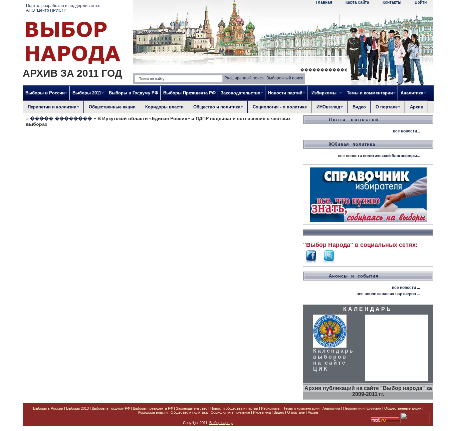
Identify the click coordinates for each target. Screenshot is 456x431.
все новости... (406, 131)
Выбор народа (221, 423)
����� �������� (61, 118)
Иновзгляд (262, 412)
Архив (416, 106)
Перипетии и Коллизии (362, 408)
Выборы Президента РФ (189, 92)
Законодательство (191, 408)
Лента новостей (354, 119)
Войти (421, 2)
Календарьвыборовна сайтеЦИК (333, 360)
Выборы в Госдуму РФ (133, 92)
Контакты (392, 2)
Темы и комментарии (301, 408)
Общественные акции (112, 106)
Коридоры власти (164, 106)
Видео (359, 106)
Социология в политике (230, 412)
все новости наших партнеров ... (388, 294)
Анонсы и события (354, 276)
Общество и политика (189, 412)
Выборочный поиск (284, 78)
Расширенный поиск (243, 78)
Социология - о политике (280, 106)
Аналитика (331, 408)
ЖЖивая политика (352, 144)
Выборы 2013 (77, 408)
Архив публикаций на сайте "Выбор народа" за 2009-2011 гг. (368, 391)
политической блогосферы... (391, 155)
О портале (296, 412)
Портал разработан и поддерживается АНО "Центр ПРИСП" (63, 8)
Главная (324, 2)
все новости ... (406, 287)
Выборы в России (48, 408)
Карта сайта (357, 2)
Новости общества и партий (234, 408)
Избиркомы (270, 408)
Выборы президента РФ (153, 408)
